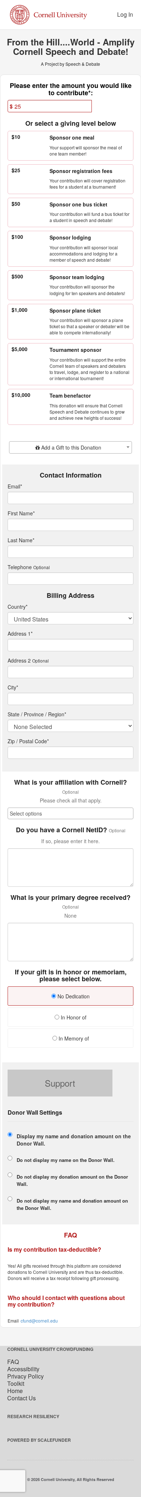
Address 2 (19, 660)
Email (15, 486)
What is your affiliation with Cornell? (70, 782)
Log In (125, 14)
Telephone (20, 567)
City (13, 687)
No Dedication (73, 996)
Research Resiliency (33, 1416)
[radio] (70, 996)
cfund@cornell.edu (39, 1320)
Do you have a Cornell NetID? (61, 830)
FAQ (13, 1361)
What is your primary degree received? (70, 897)
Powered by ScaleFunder (39, 1440)
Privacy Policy (25, 1376)
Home (15, 1391)
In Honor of (72, 1017)
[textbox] (70, 447)
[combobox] (70, 447)
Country (17, 606)
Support (60, 1083)
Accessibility (23, 1369)
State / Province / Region (37, 714)
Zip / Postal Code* (28, 741)
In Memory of (73, 1038)
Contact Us (21, 1398)
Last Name (21, 540)
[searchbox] (70, 813)
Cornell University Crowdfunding (50, 1349)
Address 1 (20, 633)
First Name (21, 513)
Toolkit (15, 1383)
